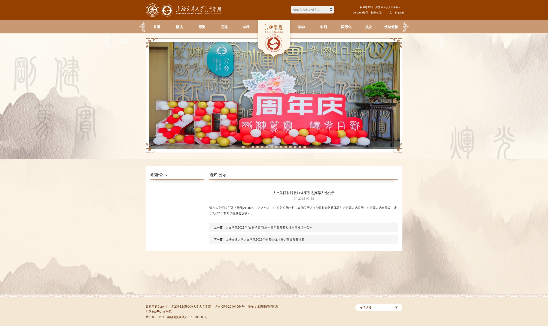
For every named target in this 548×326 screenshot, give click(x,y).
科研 (323, 26)
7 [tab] (271, 147)
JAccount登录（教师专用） (368, 12)
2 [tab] (248, 147)
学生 (246, 26)
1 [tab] (243, 147)
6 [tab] (267, 147)
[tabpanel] (274, 95)
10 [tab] (285, 147)
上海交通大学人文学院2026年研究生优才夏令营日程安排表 (265, 239)
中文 (389, 12)
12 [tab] (295, 147)
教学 (301, 26)
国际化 (346, 26)
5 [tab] (262, 147)
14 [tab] (304, 147)
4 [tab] (257, 147)
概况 (179, 26)
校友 (368, 26)
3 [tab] (253, 147)
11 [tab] (290, 147)
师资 (201, 26)
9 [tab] (281, 147)
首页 (156, 26)
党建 (224, 26)
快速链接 (391, 26)
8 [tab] (276, 147)
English (399, 12)
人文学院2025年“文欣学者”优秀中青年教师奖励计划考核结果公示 (269, 227)
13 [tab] (300, 147)
